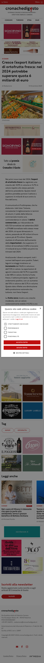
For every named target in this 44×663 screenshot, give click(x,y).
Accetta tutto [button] (22, 342)
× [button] (40, 308)
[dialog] (22, 331)
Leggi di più (19, 319)
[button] (22, 353)
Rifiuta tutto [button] (22, 348)
